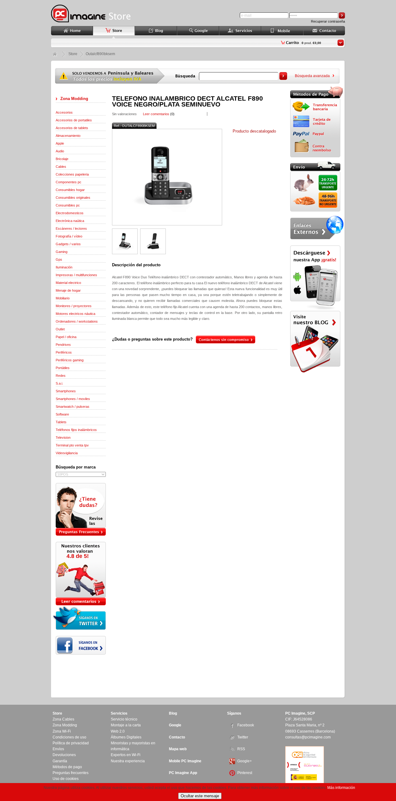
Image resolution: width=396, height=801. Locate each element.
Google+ (244, 761)
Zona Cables (63, 719)
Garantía (60, 761)
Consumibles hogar (70, 190)
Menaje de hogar (68, 290)
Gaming (61, 252)
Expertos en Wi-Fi (125, 755)
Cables (61, 166)
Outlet (60, 329)
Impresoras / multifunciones (76, 275)
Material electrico (68, 283)
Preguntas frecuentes (70, 773)
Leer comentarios (156, 114)
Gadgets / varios (68, 244)
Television (63, 437)
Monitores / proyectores (74, 306)
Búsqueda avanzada (312, 76)
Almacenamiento (68, 135)
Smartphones (66, 391)
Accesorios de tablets (72, 128)
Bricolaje (62, 159)
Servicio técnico (124, 719)
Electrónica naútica (70, 221)
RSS (241, 749)
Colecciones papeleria (72, 174)
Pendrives (63, 344)
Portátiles (63, 368)
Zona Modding (74, 98)
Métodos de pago (67, 767)
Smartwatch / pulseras (72, 406)
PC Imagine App (183, 773)
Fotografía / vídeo (69, 236)
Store (72, 54)
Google (175, 725)
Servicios (119, 713)
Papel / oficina (66, 337)
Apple (60, 143)
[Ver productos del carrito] (341, 43)
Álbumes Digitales (126, 737)
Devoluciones (64, 755)
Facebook (245, 725)
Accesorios (64, 112)
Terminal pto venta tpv (72, 445)
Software (62, 414)
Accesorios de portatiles (74, 120)
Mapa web (178, 749)
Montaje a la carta (126, 725)
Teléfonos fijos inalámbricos (76, 430)
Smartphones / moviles (73, 399)
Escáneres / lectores (71, 228)
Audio (60, 151)
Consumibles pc (68, 205)
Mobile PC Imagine (185, 761)
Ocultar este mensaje (200, 796)
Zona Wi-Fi (62, 731)
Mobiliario (63, 298)
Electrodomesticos (70, 213)
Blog (173, 713)
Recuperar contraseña (328, 21)
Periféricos (64, 352)
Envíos (58, 749)
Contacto (177, 737)
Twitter (242, 737)
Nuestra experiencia (128, 761)
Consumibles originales (73, 197)
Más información (341, 788)
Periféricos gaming (70, 360)
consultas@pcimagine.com (308, 737)
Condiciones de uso (69, 737)
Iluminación (64, 267)
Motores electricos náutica (75, 314)
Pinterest (244, 773)
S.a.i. (59, 383)
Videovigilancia (67, 453)
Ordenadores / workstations (77, 321)
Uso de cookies (66, 779)
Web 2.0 (118, 731)
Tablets (61, 422)
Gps (59, 259)
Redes (61, 375)
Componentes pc (68, 182)
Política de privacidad (71, 743)
